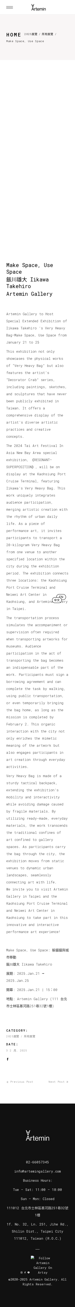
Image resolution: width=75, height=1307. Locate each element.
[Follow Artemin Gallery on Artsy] (43, 1265)
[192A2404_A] (37, 87)
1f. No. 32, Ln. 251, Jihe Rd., (38, 1224)
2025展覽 (30, 34)
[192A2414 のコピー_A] (37, 135)
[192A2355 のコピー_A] (37, 183)
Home (13, 34)
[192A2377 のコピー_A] (37, 231)
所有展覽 (47, 34)
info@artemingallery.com (37, 1171)
